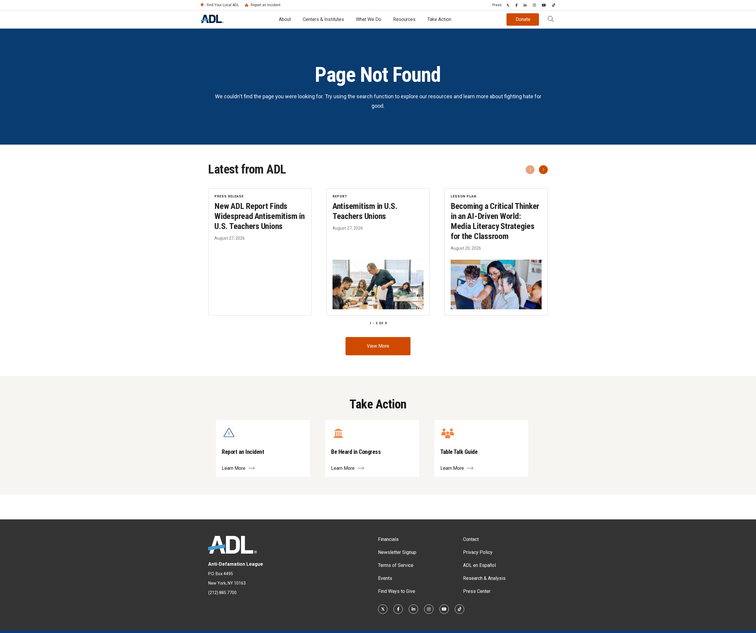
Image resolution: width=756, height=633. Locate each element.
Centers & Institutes (323, 19)
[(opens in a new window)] (382, 609)
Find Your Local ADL (223, 5)
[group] (378, 251)
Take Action (439, 19)
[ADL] (212, 21)
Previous (530, 169)
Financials (388, 539)
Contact (471, 539)
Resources (404, 19)
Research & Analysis (484, 578)
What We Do (368, 19)
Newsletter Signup (397, 552)
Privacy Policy (478, 552)
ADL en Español (479, 565)
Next (543, 169)
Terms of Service (395, 565)
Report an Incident (266, 5)
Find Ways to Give (396, 591)
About (285, 19)
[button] (550, 19)
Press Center (477, 591)
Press (497, 5)
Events (385, 578)
